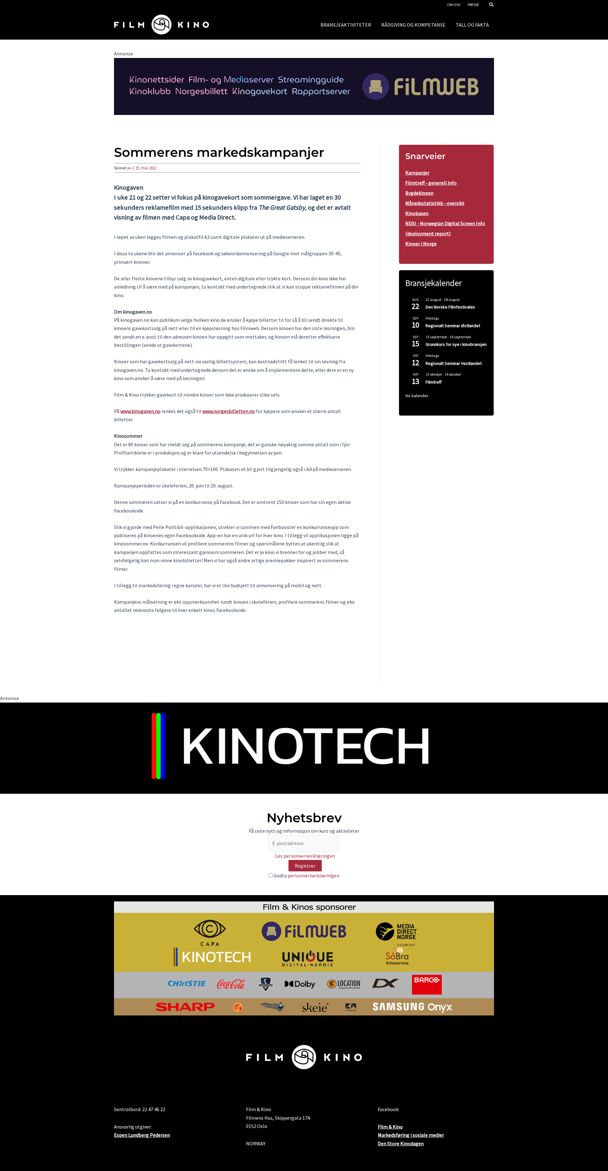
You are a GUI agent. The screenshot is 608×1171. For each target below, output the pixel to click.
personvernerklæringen (313, 875)
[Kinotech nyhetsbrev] (304, 747)
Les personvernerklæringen (305, 856)
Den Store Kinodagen (401, 1143)
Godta (306, 875)
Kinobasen (416, 213)
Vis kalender (416, 395)
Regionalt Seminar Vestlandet (454, 363)
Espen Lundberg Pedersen (142, 1135)
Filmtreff (433, 382)
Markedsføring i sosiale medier (411, 1135)
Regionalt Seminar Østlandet (453, 325)
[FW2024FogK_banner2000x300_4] (304, 86)
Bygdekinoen (419, 193)
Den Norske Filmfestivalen (450, 307)
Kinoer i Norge (421, 243)
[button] (491, 5)
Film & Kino (390, 1126)
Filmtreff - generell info (431, 183)
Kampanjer (417, 172)
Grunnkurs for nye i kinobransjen (456, 344)
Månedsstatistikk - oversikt (435, 203)
